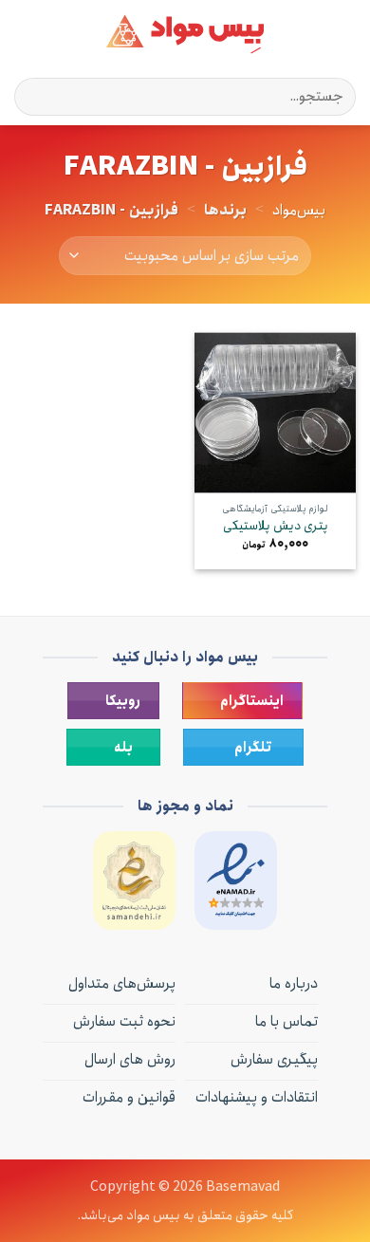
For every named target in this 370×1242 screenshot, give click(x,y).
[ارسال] (36, 96)
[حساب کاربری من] (55, 34)
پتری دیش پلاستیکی (275, 526)
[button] (344, 33)
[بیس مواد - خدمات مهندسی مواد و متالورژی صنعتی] (185, 34)
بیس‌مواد (298, 210)
